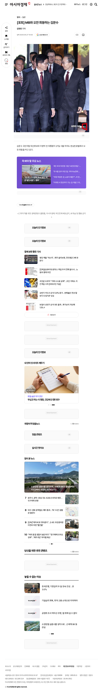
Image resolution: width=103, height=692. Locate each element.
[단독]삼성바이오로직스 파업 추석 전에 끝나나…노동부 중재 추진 (59, 270)
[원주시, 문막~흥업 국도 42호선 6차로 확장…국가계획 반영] (72, 504)
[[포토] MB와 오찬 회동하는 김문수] (51, 88)
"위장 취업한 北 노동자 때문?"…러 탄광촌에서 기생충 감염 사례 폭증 (67, 177)
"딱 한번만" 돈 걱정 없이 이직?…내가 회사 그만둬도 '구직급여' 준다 (60, 626)
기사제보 (52, 666)
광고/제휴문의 (17, 666)
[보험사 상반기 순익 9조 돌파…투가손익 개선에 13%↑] (31, 310)
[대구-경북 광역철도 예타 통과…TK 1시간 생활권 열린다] (72, 516)
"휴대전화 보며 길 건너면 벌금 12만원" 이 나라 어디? (60, 588)
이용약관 (79, 666)
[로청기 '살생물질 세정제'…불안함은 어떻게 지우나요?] (32, 618)
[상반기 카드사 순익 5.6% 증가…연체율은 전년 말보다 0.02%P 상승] (31, 298)
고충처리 (87, 666)
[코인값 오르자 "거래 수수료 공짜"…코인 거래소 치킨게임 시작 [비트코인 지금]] (31, 287)
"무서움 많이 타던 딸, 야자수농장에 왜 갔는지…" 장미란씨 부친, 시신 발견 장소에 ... (67, 171)
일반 (23, 17)
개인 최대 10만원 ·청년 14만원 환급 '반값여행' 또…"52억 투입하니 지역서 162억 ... (67, 166)
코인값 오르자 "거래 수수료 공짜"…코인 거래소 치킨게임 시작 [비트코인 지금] (58, 282)
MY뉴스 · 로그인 (80, 4)
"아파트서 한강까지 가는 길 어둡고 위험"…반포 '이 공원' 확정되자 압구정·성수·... (67, 182)
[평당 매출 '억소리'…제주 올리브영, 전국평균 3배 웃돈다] (31, 263)
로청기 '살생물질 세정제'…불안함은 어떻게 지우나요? (59, 613)
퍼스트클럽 (35, 666)
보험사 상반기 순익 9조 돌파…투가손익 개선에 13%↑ (57, 306)
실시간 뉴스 (38, 4)
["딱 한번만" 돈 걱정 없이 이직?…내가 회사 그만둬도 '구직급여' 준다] (32, 630)
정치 (18, 17)
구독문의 (44, 666)
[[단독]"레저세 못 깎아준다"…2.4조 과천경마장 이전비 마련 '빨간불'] (72, 528)
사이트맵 (8, 670)
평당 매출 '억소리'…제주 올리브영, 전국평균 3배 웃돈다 (59, 259)
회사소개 (8, 666)
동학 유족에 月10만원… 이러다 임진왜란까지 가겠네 (59, 600)
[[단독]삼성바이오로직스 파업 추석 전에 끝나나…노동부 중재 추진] (31, 275)
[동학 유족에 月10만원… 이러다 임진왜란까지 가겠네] (32, 605)
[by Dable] (74, 551)
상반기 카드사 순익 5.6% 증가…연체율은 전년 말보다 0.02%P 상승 (58, 294)
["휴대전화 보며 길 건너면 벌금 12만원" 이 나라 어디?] (32, 592)
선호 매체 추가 (43, 35)
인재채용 (27, 666)
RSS (59, 666)
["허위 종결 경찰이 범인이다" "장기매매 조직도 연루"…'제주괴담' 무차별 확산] (72, 540)
